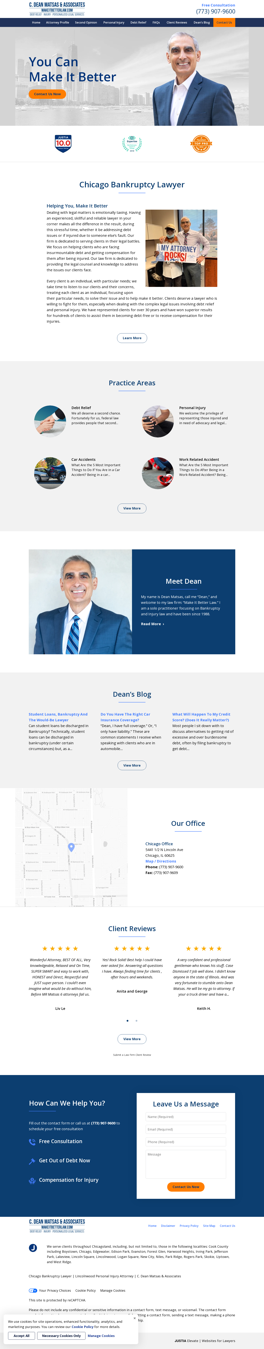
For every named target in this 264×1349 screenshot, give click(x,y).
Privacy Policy (189, 1226)
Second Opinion (86, 22)
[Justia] (33, 1248)
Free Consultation (218, 5)
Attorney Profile (57, 22)
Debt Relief (138, 22)
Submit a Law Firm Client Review (132, 1055)
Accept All (21, 1336)
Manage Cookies (112, 1290)
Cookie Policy (85, 1290)
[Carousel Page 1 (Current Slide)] (127, 1020)
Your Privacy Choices (55, 1290)
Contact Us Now (47, 94)
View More (132, 508)
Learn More (132, 338)
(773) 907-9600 (215, 11)
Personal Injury (113, 22)
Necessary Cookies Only (61, 1336)
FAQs (156, 22)
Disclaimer (168, 1226)
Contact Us (224, 22)
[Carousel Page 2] (136, 1020)
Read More (151, 623)
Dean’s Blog (202, 22)
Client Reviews (177, 22)
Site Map (209, 1226)
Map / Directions (160, 861)
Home (36, 22)
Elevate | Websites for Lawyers (205, 1341)
